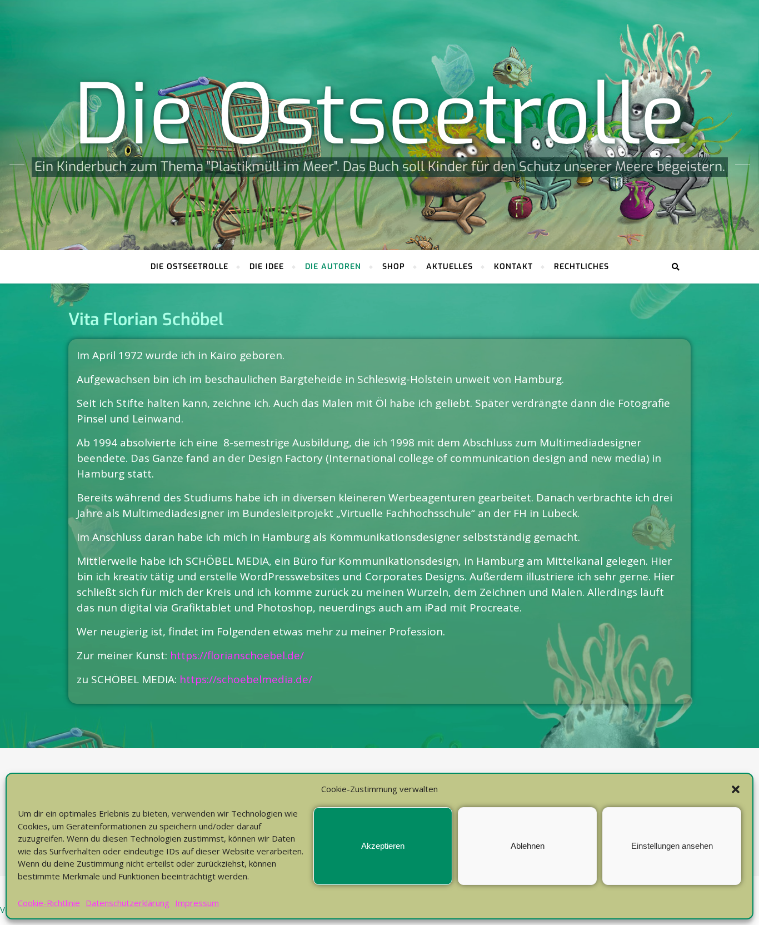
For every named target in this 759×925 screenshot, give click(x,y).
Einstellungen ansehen (672, 846)
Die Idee (266, 266)
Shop (393, 266)
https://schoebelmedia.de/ (245, 679)
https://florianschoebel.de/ (237, 655)
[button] (735, 789)
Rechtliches (581, 266)
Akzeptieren (383, 846)
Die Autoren (333, 266)
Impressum (197, 902)
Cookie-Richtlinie (49, 902)
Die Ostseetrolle (379, 115)
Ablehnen (528, 846)
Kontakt (513, 266)
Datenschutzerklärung (127, 902)
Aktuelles (449, 266)
